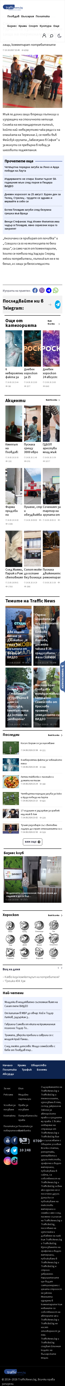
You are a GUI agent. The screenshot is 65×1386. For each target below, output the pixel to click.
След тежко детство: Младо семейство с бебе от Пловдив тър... (30, 1048)
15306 (10, 524)
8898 (54, 662)
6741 (28, 461)
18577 (47, 461)
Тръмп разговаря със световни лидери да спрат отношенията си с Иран (41, 828)
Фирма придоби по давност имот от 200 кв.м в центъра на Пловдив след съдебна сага (12, 511)
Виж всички (51, 322)
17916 (10, 586)
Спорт (33, 26)
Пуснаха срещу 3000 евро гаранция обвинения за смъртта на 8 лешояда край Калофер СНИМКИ (31, 449)
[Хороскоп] (32, 959)
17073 (25, 899)
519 (44, 832)
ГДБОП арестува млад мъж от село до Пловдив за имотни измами (50, 449)
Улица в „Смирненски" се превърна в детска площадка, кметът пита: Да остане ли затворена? (18, 704)
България (27, 16)
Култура (45, 26)
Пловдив (13, 16)
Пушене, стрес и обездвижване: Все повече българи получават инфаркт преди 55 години (35, 511)
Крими (23, 26)
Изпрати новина (62, 676)
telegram (48, 290)
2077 (28, 386)
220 (44, 817)
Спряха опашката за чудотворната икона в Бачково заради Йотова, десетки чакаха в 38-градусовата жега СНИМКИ (46, 636)
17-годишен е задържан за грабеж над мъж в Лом (40, 812)
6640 (47, 386)
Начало (8, 1065)
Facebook (35, 290)
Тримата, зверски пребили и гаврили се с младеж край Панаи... (29, 1037)
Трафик (27, 1070)
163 (44, 784)
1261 (10, 461)
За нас (7, 1088)
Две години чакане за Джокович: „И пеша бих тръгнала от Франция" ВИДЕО (17, 645)
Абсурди (8, 1074)
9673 (26, 724)
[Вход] (44, 37)
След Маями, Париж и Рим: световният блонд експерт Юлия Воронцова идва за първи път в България (14, 574)
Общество (38, 1065)
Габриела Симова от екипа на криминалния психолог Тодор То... (30, 1026)
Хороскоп (11, 914)
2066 (28, 586)
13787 (54, 724)
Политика (43, 16)
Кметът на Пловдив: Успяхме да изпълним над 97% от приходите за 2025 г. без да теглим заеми (13, 449)
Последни (11, 734)
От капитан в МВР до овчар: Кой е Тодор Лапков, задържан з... (29, 1015)
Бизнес (12, 26)
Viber (42, 290)
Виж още (31, 842)
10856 (26, 662)
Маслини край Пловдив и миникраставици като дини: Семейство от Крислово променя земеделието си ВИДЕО (47, 702)
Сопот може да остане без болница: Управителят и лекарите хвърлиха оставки (34, 574)
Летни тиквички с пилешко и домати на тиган (37, 778)
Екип (20, 1088)
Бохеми (42, 1070)
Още (56, 26)
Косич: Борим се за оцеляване (38, 743)
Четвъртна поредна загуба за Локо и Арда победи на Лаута (41, 795)
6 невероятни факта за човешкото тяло (14, 374)
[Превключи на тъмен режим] (59, 35)
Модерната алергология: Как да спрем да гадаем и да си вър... (31, 894)
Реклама (8, 1095)
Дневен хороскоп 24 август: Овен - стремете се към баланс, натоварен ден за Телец (51, 374)
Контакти (10, 1116)
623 (44, 801)
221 (44, 750)
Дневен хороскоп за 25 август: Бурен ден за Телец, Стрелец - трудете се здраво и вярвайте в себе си (31, 374)
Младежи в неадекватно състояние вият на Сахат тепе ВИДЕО (31, 1004)
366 (9, 386)
